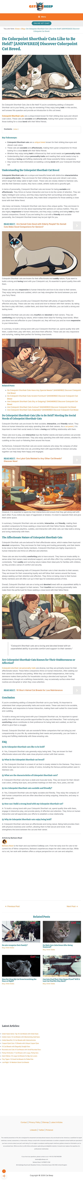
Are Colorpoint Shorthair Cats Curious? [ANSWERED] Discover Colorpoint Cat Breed (41, 407)
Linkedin (33, 1130)
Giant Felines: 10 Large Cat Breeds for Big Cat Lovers (19, 1056)
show (15, 129)
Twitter (41, 1130)
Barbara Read (7, 846)
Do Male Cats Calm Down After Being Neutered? (58, 946)
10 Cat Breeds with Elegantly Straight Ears (16, 1046)
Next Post (72, 906)
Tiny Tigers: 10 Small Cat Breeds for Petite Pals (17, 1059)
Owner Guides (10, 947)
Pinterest (49, 1130)
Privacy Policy (34, 1122)
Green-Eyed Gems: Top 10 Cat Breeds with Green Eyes (20, 1034)
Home (17, 29)
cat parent (69, 426)
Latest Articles (56, 1122)
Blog (23, 29)
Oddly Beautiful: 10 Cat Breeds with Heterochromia (19, 1040)
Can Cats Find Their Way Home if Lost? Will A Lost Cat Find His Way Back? (61, 980)
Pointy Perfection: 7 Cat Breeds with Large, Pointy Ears (20, 1053)
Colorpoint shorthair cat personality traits (19, 668)
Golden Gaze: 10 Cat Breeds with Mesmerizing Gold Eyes (21, 1037)
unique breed (39, 142)
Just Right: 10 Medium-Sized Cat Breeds (15, 1062)
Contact (24, 1122)
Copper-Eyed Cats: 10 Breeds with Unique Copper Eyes (20, 1043)
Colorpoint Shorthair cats (13, 116)
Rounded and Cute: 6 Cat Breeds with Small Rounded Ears (21, 1049)
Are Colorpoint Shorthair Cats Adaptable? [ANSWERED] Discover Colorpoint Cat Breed (42, 410)
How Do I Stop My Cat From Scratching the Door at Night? (19, 980)
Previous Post (12, 906)
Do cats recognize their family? (15, 945)
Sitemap (45, 1122)
